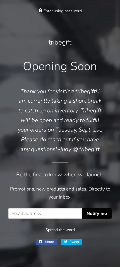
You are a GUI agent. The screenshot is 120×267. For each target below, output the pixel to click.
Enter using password (62, 11)
